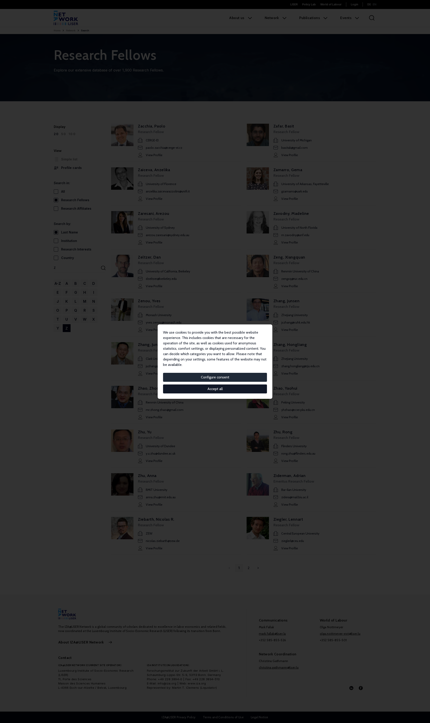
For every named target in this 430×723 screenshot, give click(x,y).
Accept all (215, 389)
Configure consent (215, 377)
